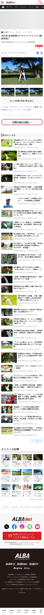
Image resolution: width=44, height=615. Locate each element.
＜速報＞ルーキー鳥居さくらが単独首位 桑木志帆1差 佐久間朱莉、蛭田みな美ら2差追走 (28, 224)
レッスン (23, 7)
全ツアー (10, 7)
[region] (22, 7)
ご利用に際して (25, 577)
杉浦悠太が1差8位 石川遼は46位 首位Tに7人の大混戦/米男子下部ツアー (31, 356)
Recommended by (33, 499)
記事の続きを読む (21, 122)
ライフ (31, 7)
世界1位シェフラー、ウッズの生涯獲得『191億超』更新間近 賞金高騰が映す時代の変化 (30, 397)
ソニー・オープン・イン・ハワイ (17, 107)
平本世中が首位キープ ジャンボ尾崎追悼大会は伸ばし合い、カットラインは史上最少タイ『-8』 (28, 321)
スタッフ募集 (24, 574)
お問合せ (21, 584)
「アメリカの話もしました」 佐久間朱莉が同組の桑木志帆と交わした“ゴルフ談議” (28, 344)
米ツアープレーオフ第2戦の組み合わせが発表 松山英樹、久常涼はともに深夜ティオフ (28, 419)
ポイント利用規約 (11, 584)
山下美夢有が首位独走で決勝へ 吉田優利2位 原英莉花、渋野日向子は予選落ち (28, 333)
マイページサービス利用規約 (31, 582)
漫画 (37, 7)
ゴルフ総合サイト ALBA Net (9, 507)
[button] (22, 144)
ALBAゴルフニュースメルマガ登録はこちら (24, 536)
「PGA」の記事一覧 (25, 507)
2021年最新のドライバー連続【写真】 (17, 115)
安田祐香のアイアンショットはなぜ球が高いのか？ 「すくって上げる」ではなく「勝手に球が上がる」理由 (28, 142)
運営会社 (33, 574)
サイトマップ (34, 584)
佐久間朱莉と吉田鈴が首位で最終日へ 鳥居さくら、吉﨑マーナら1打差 (30, 154)
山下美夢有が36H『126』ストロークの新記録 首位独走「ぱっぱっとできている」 (28, 178)
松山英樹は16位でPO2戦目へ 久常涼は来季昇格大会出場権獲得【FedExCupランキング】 (28, 430)
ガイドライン (14, 579)
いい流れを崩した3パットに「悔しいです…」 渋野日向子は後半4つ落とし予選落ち (28, 166)
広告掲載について (13, 574)
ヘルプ (27, 584)
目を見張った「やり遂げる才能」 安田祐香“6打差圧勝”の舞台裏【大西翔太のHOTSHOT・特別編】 (28, 245)
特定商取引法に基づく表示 (26, 579)
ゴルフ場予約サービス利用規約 (13, 582)
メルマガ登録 (40, 3)
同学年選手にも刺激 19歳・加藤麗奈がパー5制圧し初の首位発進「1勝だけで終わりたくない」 (30, 298)
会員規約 (33, 577)
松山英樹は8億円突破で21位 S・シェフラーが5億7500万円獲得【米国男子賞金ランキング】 (28, 213)
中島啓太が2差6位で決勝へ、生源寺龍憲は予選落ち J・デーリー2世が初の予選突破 (28, 189)
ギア (16, 7)
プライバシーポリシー (13, 577)
